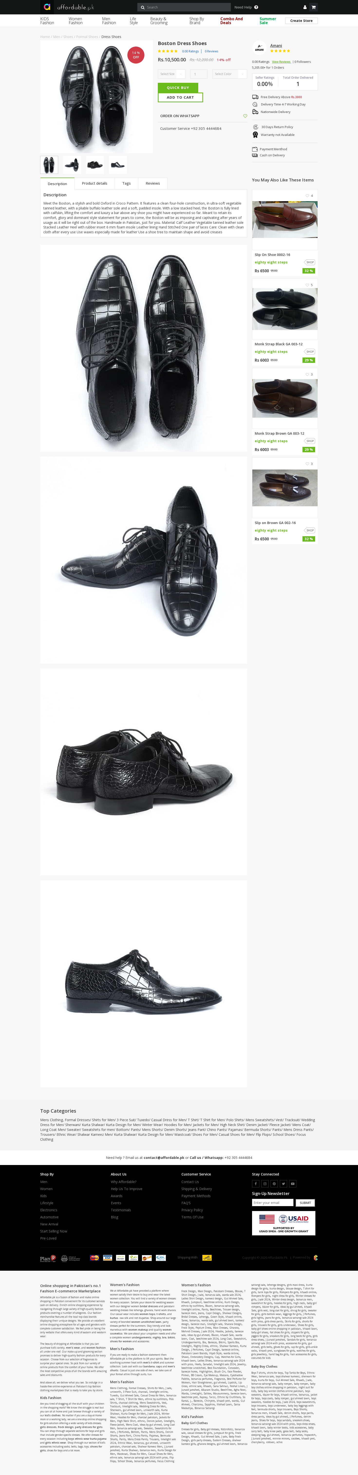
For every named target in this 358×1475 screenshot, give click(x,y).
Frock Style (187, 1327)
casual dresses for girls (200, 1433)
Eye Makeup (211, 1375)
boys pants (307, 1413)
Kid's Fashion (192, 1416)
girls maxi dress (295, 1285)
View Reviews (281, 62)
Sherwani (72, 1124)
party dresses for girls (89, 1427)
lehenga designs (276, 1285)
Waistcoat (182, 1134)
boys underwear (277, 1405)
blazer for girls (270, 1306)
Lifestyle (46, 1203)
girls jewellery (259, 1354)
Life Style (134, 20)
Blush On (220, 1371)
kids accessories (298, 1427)
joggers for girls (259, 1336)
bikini (171, 1337)
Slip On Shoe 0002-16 (272, 255)
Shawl (184, 1357)
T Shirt (193, 1120)
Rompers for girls (289, 1292)
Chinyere (209, 1400)
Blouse (238, 1291)
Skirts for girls (292, 1321)
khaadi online (233, 1316)
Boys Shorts (300, 1409)
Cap (217, 1357)
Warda (184, 1393)
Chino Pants (216, 1129)
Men (56, 36)
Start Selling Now (53, 1231)
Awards (116, 1196)
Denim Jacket (256, 1124)
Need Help (243, 7)
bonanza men (148, 1450)
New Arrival (49, 1224)
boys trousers (258, 1405)
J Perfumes (123, 1432)
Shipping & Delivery (196, 1189)
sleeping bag (258, 1435)
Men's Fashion (122, 1382)
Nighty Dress (201, 1346)
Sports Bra (233, 1342)
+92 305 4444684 (238, 1157)
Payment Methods (196, 1196)
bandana (149, 1366)
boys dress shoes (306, 1424)
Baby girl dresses (210, 1429)
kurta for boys (266, 1380)
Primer (185, 1375)
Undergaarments (190, 1342)
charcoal (142, 1391)
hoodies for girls (283, 1303)
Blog (114, 1217)
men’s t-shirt (151, 1362)
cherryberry (257, 1442)
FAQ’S (186, 1203)
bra (164, 1337)
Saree (184, 1320)
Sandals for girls (296, 1339)
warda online (231, 1353)
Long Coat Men (52, 1129)
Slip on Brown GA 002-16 (275, 523)
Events (116, 1203)
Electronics (48, 1210)
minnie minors (281, 1438)
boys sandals (284, 1420)
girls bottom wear (271, 1314)
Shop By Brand (196, 20)
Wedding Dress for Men (152, 1406)
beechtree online (213, 1302)
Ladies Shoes (205, 1360)
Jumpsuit (196, 1302)
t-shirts (161, 1314)
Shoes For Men (204, 1134)
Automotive (49, 1217)
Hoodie (219, 1331)
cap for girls (297, 1347)
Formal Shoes (87, 36)
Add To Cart (180, 97)
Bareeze (212, 1342)
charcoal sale (129, 1446)
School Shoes (283, 1134)
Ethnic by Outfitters (229, 1397)
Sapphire (210, 1404)
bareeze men (188, 1313)
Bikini (222, 1342)
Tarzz (212, 1397)
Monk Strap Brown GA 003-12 (279, 433)
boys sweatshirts (306, 1402)
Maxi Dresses (220, 1327)
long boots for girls (301, 1336)
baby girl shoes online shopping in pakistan (276, 1328)
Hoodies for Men (177, 1124)
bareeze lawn (238, 1393)
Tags (126, 183)
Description (57, 183)
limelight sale (129, 1406)
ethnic (141, 1421)
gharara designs (206, 1444)
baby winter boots (277, 1427)
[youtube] (292, 1183)
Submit (305, 1203)
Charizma (197, 1404)
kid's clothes (53, 1415)
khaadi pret (223, 1400)
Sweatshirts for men (98, 1129)
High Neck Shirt (232, 1124)
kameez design (213, 1298)
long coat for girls (279, 1310)
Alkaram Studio (210, 1389)
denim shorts (291, 1413)
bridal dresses (149, 1306)
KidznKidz (227, 1429)
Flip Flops (263, 1134)
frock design (66, 1427)
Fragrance (219, 1379)
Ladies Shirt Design (192, 1298)
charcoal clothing (128, 1402)
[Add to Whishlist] (245, 116)
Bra (204, 1342)
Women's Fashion (196, 1285)
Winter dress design (283, 1299)
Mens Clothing (51, 1120)
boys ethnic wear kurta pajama (87, 1438)
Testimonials (121, 1210)
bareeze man (198, 1324)
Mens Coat (301, 1124)
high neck (299, 1303)
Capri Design (213, 1313)
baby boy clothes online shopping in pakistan (283, 1385)
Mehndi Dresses (190, 1331)
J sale (168, 1388)
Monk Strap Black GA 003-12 (278, 344)
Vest (279, 1120)
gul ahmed (152, 1443)
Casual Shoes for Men (236, 1134)
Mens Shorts (152, 1129)
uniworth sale (151, 1410)
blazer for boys (271, 1394)
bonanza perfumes (144, 1461)
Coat (191, 1338)
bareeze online (230, 1349)
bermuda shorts (266, 1409)
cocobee (295, 1438)
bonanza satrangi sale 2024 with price (146, 1457)
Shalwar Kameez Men (94, 1134)
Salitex (207, 1393)
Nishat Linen (237, 1386)
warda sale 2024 (231, 1294)
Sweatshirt (240, 1338)
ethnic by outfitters (156, 1399)
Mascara (224, 1375)
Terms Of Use (192, 1217)
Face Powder (234, 1371)
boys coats (267, 1398)
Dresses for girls (190, 1429)
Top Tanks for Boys (295, 1372)
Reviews (153, 183)
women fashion (96, 1347)
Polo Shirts (234, 1120)
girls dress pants (274, 1321)
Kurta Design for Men (123, 1124)
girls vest (263, 1310)
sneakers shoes (301, 1420)
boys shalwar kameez (288, 1376)
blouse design (293, 1288)
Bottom (122, 1129)
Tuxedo (143, 1120)
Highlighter (205, 1371)
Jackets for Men (205, 1124)
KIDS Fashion (47, 20)
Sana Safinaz (220, 1386)
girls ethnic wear (55, 1442)
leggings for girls (292, 1314)
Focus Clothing (165, 1461)
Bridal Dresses (189, 1316)
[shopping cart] (313, 7)
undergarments (141, 1337)
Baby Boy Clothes (264, 1366)
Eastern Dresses (221, 1440)
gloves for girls (281, 1347)
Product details (94, 183)
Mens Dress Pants (297, 1129)
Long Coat (226, 1338)
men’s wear (73, 1347)
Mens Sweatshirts (259, 1120)
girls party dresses (201, 1440)
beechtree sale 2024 (207, 1338)
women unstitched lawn (146, 1322)
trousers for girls (267, 1325)
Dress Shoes (111, 36)
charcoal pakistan (147, 1417)
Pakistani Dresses (223, 1291)
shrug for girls (298, 1310)
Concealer (233, 1368)
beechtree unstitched (193, 1368)
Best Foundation (216, 1368)
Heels (198, 1364)
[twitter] (283, 1183)
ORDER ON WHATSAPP (179, 115)
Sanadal (207, 1364)
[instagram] (265, 1183)
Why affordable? (123, 1182)
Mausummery (221, 1393)
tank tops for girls (268, 1292)
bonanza (139, 1443)
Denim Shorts (175, 1129)
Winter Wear (152, 1124)
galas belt (288, 1431)
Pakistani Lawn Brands (194, 1353)
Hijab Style (215, 1353)
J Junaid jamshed (275, 1339)
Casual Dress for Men (168, 1120)
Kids (43, 1196)
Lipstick (232, 1382)
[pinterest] (274, 1183)
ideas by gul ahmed (151, 1424)
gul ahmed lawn (132, 1410)
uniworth (115, 1391)
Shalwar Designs (231, 1313)
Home (45, 36)
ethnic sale (116, 1457)
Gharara (234, 1327)
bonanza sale (212, 1294)
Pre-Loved (48, 1238)
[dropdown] (305, 7)
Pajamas (235, 1129)
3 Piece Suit (126, 1120)
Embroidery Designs (201, 1357)
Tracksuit (292, 1120)
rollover (270, 1442)
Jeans (201, 1313)
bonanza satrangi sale (129, 1428)
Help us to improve (126, 1189)
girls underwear (287, 1325)
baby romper (285, 1383)
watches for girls (306, 1350)
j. (191, 1400)
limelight (169, 1421)
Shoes (68, 36)
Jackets (229, 1331)
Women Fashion (76, 20)
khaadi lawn (188, 1360)
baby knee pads (272, 1431)
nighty (157, 1337)
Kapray (203, 1397)
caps (159, 1366)
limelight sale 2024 (225, 1364)
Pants (135, 1129)
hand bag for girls (278, 1354)
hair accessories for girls (303, 1354)
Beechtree (215, 1309)
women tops (147, 1314)
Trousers (47, 1134)
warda (235, 1400)
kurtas (114, 1318)
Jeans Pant (196, 1129)
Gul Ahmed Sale (129, 1395)
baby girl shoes (259, 1332)
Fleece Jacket (279, 1124)
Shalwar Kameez (228, 1346)
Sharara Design (233, 1324)
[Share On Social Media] (241, 115)
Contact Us (190, 1182)
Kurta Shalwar (93, 1124)
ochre (279, 1442)
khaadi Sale (227, 1335)
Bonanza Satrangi (205, 1408)
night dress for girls (283, 1295)
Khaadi (185, 1302)
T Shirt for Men (212, 1120)
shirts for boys (275, 1372)
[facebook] (255, 1183)
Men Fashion (109, 20)
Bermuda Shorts (257, 1129)
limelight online (158, 1391)
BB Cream (196, 1375)
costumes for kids (261, 1358)
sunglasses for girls (284, 1350)
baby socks (301, 1431)
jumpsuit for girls (223, 1433)
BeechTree (226, 1389)
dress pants (257, 1416)
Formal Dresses (77, 1120)
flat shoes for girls (279, 1332)
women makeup (138, 1329)
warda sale (207, 1320)
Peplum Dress (203, 1327)
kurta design (277, 1288)
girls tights (257, 1317)
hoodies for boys (272, 1402)
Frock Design (188, 1291)
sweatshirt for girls (261, 1303)
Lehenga (203, 1316)
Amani (276, 45)
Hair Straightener (202, 1382)
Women (46, 1189)
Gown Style (217, 1316)
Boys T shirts (258, 1372)
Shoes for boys (267, 1420)
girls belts (266, 1347)
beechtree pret (189, 1397)
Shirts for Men (103, 1120)
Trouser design (231, 1309)
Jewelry (241, 1364)
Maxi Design (205, 1291)
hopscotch (310, 1435)
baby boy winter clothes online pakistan (280, 1391)
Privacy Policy (192, 1210)
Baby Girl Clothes (194, 1423)
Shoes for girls (305, 1325)
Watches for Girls (230, 1357)
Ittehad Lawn (224, 1404)
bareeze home (189, 1371)
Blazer (208, 1305)
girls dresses (48, 1427)
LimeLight (196, 1393)
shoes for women (121, 1341)
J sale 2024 (154, 1413)
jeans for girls (272, 1317)
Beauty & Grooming (159, 20)
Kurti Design (232, 1302)
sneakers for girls (279, 1336)
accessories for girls (296, 1343)
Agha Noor (239, 1389)
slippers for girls (300, 1332)
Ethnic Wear (66, 1134)
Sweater (73, 1129)
